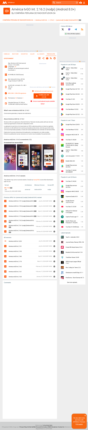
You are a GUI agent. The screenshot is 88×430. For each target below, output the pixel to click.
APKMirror (11, 2)
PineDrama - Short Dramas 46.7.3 (75, 277)
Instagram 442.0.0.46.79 (72, 134)
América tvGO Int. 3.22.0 (15, 241)
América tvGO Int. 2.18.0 (15, 256)
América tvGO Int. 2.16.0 (15, 276)
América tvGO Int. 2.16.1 (15, 271)
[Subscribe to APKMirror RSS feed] (82, 30)
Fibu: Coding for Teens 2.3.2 (73, 267)
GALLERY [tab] (32, 54)
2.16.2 (52, 20)
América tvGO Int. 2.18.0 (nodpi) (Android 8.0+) (21, 211)
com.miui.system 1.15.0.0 (72, 156)
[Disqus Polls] (30, 306)
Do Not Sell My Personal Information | (38, 427)
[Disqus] (30, 351)
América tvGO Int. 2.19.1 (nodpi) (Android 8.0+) (21, 201)
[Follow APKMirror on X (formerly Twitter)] (63, 30)
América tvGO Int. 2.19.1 (15, 246)
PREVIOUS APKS (51, 54)
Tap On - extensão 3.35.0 (72, 237)
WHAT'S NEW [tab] (15, 54)
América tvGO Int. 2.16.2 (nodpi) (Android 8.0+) (21, 220)
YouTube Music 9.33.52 (72, 109)
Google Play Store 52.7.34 (73, 89)
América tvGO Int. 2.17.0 (15, 261)
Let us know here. (48, 425)
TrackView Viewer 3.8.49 (72, 257)
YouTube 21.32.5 (70, 99)
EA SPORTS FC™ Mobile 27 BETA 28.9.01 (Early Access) (72, 145)
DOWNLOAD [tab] (7, 54)
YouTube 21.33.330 (71, 206)
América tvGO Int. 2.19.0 (15, 251)
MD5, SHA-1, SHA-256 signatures (17, 93)
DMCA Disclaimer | (53, 427)
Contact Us (61, 427)
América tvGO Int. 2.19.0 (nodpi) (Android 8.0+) (21, 206)
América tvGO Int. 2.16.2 (15, 266)
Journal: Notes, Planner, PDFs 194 (75, 242)
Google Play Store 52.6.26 (73, 94)
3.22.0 (21, 142)
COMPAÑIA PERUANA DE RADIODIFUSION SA (35, 13)
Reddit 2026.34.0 (70, 161)
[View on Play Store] (47, 58)
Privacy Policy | (24, 427)
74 (15, 66)
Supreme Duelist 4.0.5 (72, 196)
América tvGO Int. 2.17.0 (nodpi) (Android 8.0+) (21, 216)
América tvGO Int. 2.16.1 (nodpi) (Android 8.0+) (21, 225)
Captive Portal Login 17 (72, 216)
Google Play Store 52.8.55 (73, 104)
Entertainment (8, 58)
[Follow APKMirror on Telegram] (76, 30)
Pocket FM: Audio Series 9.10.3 (74, 247)
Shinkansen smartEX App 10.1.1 (74, 272)
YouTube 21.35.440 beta (72, 227)
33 (16, 98)
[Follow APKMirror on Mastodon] (69, 30)
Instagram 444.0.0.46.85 (72, 191)
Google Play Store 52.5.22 (73, 114)
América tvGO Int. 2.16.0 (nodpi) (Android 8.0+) (21, 230)
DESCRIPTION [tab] (24, 54)
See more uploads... (72, 282)
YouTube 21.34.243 (71, 139)
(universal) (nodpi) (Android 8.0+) (67, 20)
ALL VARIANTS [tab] (40, 54)
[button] (39, 58)
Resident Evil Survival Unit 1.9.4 (74, 252)
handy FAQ (36, 179)
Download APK (44, 96)
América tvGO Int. (41, 20)
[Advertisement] (30, 38)
